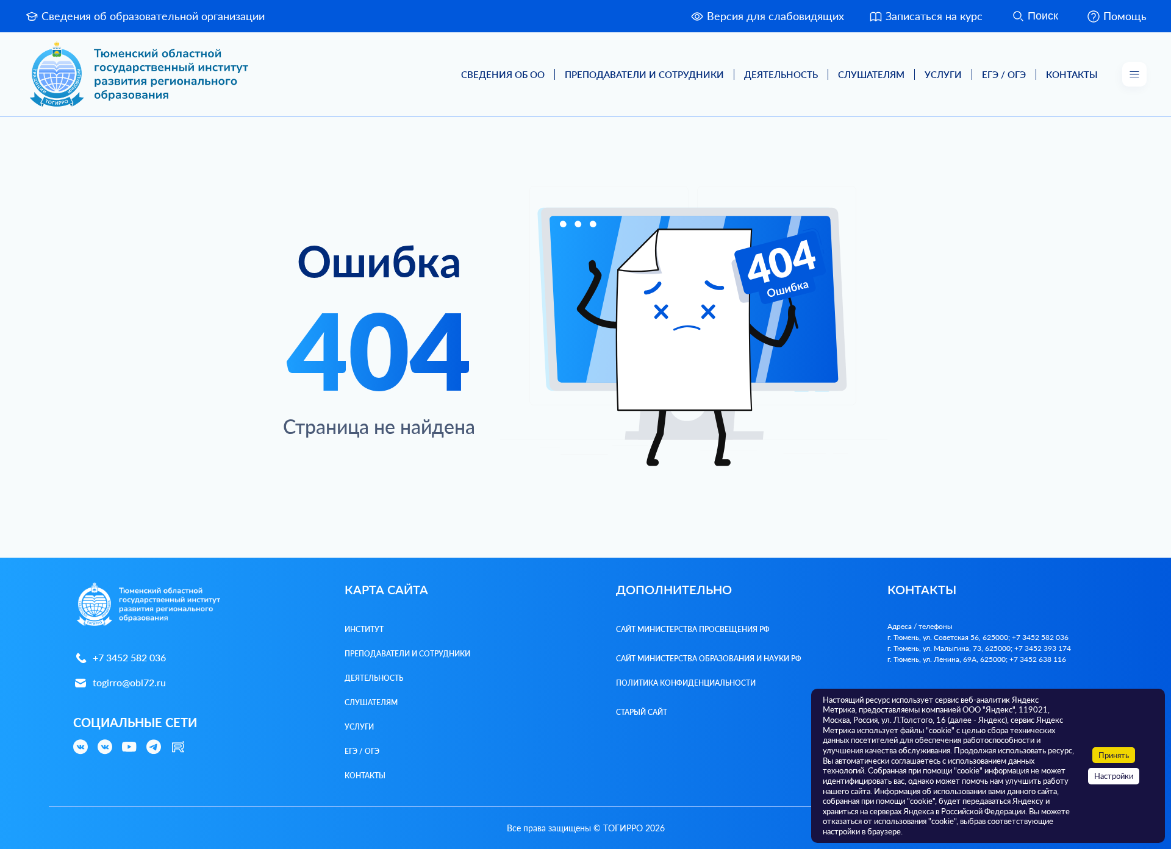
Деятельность (781, 74)
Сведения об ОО (503, 74)
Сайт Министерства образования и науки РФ (708, 658)
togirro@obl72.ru (129, 682)
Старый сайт (641, 712)
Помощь (1125, 16)
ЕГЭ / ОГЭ (1004, 74)
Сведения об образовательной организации (153, 16)
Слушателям (871, 74)
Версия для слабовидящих (775, 16)
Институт (364, 629)
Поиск (1043, 16)
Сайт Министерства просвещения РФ (693, 629)
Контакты (1072, 74)
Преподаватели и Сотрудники (644, 74)
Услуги (943, 74)
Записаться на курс (934, 16)
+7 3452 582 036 (129, 657)
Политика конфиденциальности (686, 682)
